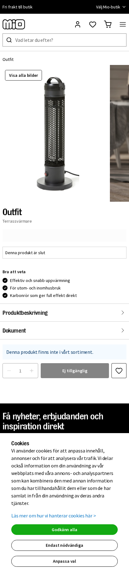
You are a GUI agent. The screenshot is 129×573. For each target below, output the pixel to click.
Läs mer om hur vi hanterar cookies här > (53, 515)
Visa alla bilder (23, 75)
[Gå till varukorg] (107, 24)
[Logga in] (77, 24)
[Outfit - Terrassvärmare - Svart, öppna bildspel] (55, 133)
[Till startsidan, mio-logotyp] (14, 24)
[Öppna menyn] (122, 24)
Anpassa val (64, 561)
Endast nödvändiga (64, 545)
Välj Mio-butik (108, 7)
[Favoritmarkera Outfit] (118, 370)
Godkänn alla (64, 529)
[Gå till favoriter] (92, 24)
